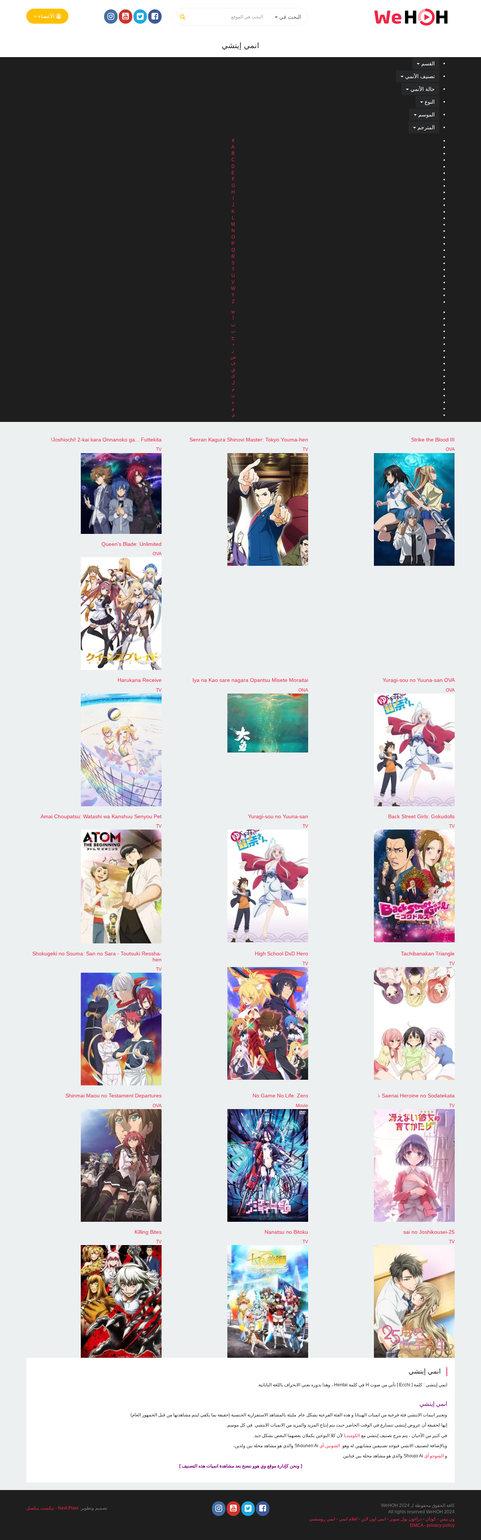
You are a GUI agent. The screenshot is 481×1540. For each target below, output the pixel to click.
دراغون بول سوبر (406, 1519)
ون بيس (447, 1519)
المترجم (425, 127)
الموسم (426, 115)
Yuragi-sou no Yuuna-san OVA (419, 680)
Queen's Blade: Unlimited (131, 544)
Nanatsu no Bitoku (286, 1232)
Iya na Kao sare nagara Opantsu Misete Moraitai (250, 680)
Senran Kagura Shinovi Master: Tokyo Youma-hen (248, 440)
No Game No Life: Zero (280, 1096)
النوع (429, 102)
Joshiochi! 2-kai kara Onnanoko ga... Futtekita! (106, 440)
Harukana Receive (140, 680)
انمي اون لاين (373, 1519)
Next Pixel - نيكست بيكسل (52, 1508)
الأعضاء (46, 16)
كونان (430, 1519)
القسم (427, 63)
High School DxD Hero (281, 954)
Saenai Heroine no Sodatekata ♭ (416, 1096)
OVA (450, 449)
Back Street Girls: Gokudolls (421, 816)
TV (305, 449)
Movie (302, 1105)
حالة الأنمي (422, 89)
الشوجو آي (434, 1455)
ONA (303, 690)
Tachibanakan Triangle (428, 954)
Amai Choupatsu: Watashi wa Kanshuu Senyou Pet (101, 816)
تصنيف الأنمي (419, 76)
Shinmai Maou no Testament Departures (113, 1096)
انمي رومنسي (322, 1519)
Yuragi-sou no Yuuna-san (278, 816)
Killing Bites (148, 1232)
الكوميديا (352, 1435)
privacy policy (441, 1525)
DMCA (416, 1525)
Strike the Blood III (433, 440)
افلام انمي (348, 1519)
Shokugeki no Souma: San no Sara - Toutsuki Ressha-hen (97, 956)
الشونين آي (329, 1445)
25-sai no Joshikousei (429, 1232)
